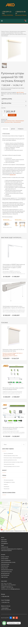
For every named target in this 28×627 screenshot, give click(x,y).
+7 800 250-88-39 (4, 608)
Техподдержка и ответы (9, 482)
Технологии (6, 488)
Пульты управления (8, 453)
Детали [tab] (13, 129)
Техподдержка (4, 543)
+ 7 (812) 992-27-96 (5, 602)
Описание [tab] (5, 129)
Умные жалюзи (4, 558)
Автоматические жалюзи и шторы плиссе (13, 462)
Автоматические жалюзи (7, 569)
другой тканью (20, 92)
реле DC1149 (12, 174)
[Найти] (24, 444)
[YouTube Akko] (17, 618)
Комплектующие (5, 575)
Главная (3, 31)
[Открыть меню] (2, 21)
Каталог (7, 31)
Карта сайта (4, 539)
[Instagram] (14, 618)
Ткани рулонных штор (9, 464)
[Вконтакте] (11, 618)
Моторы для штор (5, 573)
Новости (6, 484)
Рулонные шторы (5, 564)
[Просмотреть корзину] (26, 21)
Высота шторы (6, 103)
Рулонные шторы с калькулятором (12, 122)
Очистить (3, 107)
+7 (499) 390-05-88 (5, 596)
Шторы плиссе (4, 568)
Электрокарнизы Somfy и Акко (11, 455)
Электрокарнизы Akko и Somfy (8, 562)
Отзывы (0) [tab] (20, 129)
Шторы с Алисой (5, 556)
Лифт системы (4, 577)
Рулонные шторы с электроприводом (15, 120)
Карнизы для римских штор (10, 460)
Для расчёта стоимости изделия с (10, 355)
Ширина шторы (7, 99)
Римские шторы (5, 566)
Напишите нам (4, 547)
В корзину (12, 115)
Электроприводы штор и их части (11, 466)
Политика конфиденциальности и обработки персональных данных (11, 549)
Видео (2, 545)
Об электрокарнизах (8, 480)
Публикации (4, 541)
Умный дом (6, 486)
